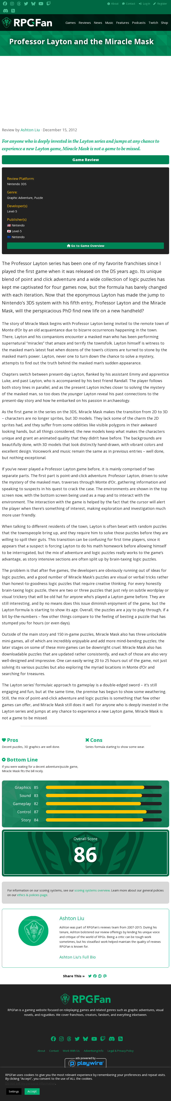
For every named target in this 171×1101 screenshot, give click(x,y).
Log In (146, 3)
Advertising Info (93, 1051)
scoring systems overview (92, 890)
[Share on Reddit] (100, 976)
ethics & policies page (32, 895)
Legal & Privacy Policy (120, 1051)
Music (109, 22)
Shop (164, 22)
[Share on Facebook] (95, 976)
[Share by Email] (105, 976)
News (98, 22)
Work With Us (71, 1051)
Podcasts (139, 22)
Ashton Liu (30, 129)
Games (70, 22)
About (114, 3)
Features (122, 22)
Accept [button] (32, 1091)
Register (162, 3)
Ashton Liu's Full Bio (77, 957)
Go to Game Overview (87, 246)
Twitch (153, 22)
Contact (130, 3)
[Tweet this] (90, 976)
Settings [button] (14, 1091)
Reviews (85, 22)
